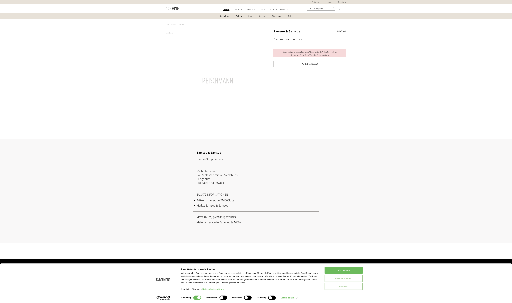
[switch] (223, 298)
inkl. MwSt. (341, 31)
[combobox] (321, 8)
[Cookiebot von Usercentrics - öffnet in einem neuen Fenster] (163, 298)
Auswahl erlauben (343, 278)
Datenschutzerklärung (213, 289)
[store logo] (171, 8)
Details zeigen (287, 298)
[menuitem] (226, 10)
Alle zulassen (343, 270)
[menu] (256, 10)
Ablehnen (343, 286)
